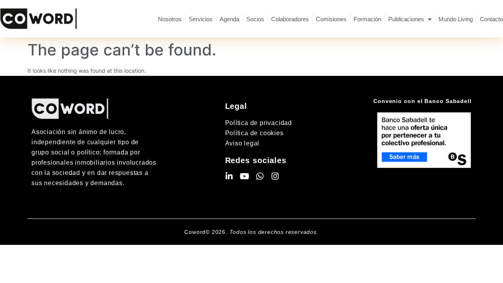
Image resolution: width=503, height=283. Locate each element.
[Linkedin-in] (229, 176)
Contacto (491, 19)
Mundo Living (456, 19)
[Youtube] (244, 176)
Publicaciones (406, 19)
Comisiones (331, 19)
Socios (255, 19)
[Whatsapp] (260, 176)
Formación (367, 19)
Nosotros (170, 19)
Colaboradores (290, 19)
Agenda (229, 19)
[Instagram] (275, 176)
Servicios (201, 19)
